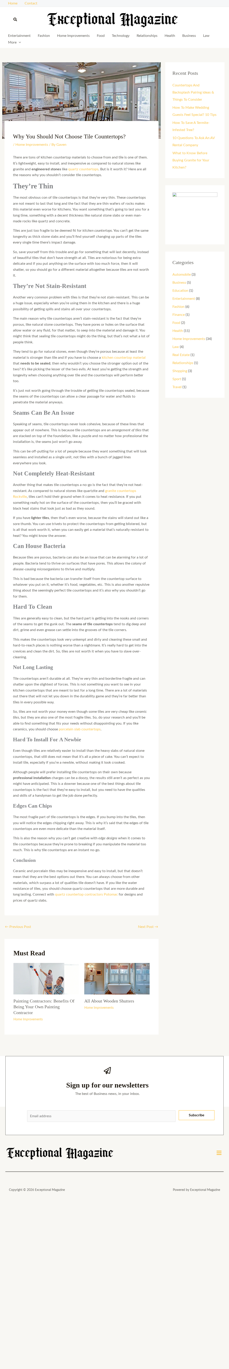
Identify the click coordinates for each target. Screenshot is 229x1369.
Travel (177, 387)
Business (189, 36)
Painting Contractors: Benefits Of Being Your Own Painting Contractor (43, 1006)
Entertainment (19, 36)
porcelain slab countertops (80, 729)
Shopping (179, 371)
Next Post (148, 927)
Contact (31, 3)
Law (206, 36)
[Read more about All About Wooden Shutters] (117, 978)
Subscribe (196, 1115)
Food (101, 36)
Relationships (147, 36)
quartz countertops (83, 169)
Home (12, 3)
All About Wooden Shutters (109, 1000)
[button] (15, 20)
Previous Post (18, 927)
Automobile (181, 274)
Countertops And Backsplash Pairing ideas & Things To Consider (193, 92)
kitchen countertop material (124, 357)
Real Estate (181, 355)
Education (180, 290)
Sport (176, 379)
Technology (120, 36)
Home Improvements (73, 36)
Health (170, 36)
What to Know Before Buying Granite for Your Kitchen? (190, 160)
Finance (178, 315)
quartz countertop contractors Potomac (86, 894)
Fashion (44, 36)
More (12, 42)
